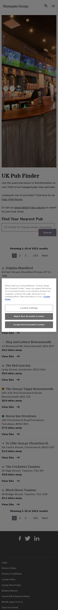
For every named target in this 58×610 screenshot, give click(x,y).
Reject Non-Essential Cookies (29, 316)
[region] (29, 305)
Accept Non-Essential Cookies (29, 324)
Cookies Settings (29, 308)
